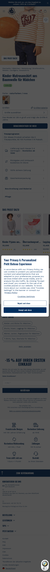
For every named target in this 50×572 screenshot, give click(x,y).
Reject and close (24, 303)
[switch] (45, 568)
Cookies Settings (26, 296)
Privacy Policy (10, 292)
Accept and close (25, 310)
